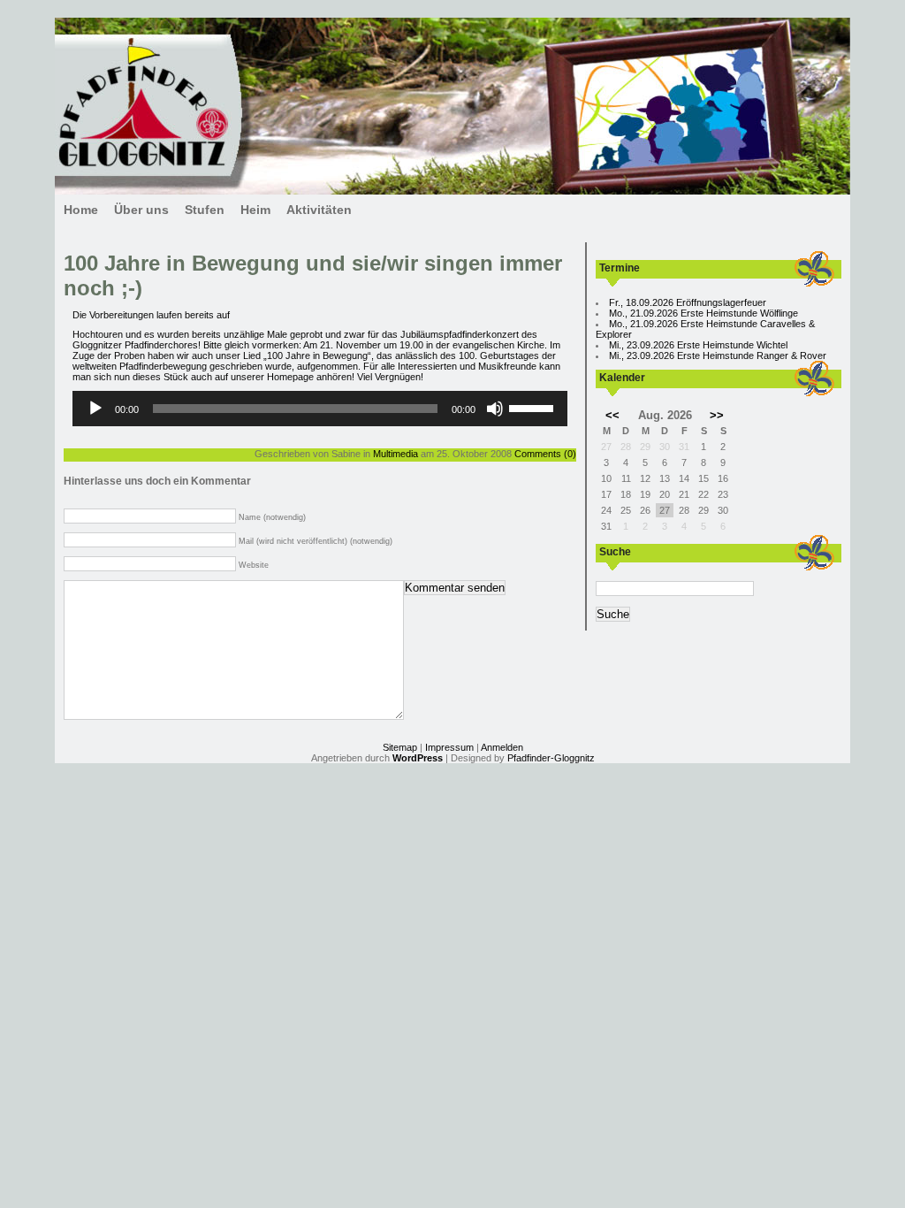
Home (81, 210)
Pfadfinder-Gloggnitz (551, 758)
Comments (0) (545, 453)
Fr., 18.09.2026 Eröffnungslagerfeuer (687, 302)
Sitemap (400, 747)
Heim (255, 210)
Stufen (204, 210)
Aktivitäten (319, 210)
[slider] (534, 407)
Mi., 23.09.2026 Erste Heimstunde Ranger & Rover (717, 355)
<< (612, 415)
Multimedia (395, 453)
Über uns (141, 210)
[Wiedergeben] (95, 408)
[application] (319, 408)
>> (717, 415)
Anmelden (502, 747)
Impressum (449, 747)
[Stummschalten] (495, 408)
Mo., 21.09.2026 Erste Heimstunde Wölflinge (703, 313)
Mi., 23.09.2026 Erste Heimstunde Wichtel (698, 345)
